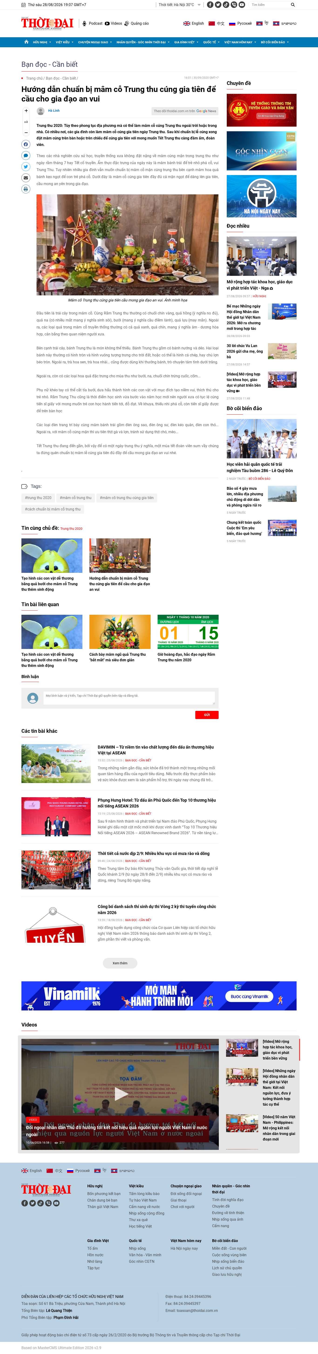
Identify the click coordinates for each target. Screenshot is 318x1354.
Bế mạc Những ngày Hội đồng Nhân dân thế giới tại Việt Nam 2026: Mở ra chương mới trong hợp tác (243, 317)
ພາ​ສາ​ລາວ (289, 23)
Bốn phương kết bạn (104, 1194)
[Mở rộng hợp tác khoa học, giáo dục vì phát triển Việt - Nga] (262, 256)
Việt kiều (63, 42)
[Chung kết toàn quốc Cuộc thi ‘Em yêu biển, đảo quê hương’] (282, 528)
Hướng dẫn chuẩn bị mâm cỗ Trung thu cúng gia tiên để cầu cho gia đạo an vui (119, 584)
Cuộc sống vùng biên (229, 1255)
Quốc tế (209, 42)
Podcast (95, 23)
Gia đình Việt (184, 42)
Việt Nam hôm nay (238, 42)
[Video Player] (120, 1094)
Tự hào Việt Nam (143, 1200)
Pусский (244, 23)
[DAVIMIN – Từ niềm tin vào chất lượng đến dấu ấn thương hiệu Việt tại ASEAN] (56, 763)
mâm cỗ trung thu (76, 498)
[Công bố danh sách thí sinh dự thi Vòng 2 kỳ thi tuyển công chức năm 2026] (56, 923)
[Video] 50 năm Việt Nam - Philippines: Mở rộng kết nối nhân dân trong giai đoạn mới (279, 1128)
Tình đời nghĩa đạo (228, 1200)
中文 (220, 23)
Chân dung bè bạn (102, 1200)
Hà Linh (54, 110)
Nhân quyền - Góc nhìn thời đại (141, 42)
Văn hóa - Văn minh (145, 1255)
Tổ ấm (92, 1248)
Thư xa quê (138, 1220)
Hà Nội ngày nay (184, 1248)
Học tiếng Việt (140, 1226)
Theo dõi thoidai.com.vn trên (174, 111)
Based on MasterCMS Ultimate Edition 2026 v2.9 (61, 1348)
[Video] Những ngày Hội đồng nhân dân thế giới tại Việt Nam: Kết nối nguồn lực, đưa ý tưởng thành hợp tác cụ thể (279, 1088)
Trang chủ (34, 78)
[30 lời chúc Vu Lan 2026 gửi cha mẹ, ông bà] (282, 351)
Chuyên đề (239, 83)
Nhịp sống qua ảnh (227, 1219)
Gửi (207, 715)
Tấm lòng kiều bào (144, 1194)
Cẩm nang (220, 1226)
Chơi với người (182, 1207)
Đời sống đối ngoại (186, 1194)
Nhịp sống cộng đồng (146, 1213)
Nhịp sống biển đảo (228, 1261)
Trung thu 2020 (49, 125)
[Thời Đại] (47, 23)
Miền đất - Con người (229, 1248)
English (198, 23)
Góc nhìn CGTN (141, 1261)
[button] (120, 1094)
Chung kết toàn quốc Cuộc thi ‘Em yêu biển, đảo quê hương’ (244, 528)
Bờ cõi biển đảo (273, 42)
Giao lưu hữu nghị (227, 1274)
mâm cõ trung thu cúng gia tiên (128, 498)
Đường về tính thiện (228, 1213)
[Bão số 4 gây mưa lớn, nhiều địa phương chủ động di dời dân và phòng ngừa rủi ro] (282, 494)
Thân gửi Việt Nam (102, 1207)
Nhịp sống (137, 1248)
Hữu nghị (40, 42)
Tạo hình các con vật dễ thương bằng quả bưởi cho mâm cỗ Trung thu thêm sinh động (49, 584)
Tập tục (93, 1268)
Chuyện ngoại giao (93, 42)
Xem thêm (120, 963)
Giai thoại (178, 1200)
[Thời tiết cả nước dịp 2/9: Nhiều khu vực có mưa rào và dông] (56, 870)
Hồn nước (95, 1255)
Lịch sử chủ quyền (227, 1268)
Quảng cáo (140, 23)
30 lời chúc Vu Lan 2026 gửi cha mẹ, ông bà (245, 351)
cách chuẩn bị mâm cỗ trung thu (54, 509)
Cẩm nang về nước (144, 1207)
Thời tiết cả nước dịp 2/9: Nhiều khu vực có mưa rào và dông (154, 853)
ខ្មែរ (266, 23)
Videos (116, 23)
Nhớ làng (94, 1261)
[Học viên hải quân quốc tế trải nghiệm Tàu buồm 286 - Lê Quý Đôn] (262, 438)
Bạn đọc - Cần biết (49, 64)
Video (33, 1119)
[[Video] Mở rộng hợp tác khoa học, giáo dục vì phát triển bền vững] (282, 379)
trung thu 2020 (39, 498)
